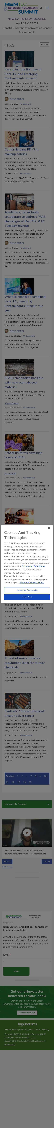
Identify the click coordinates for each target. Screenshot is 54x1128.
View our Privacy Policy (32, 582)
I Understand (27, 597)
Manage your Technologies (27, 590)
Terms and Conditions (33, 566)
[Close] (49, 528)
